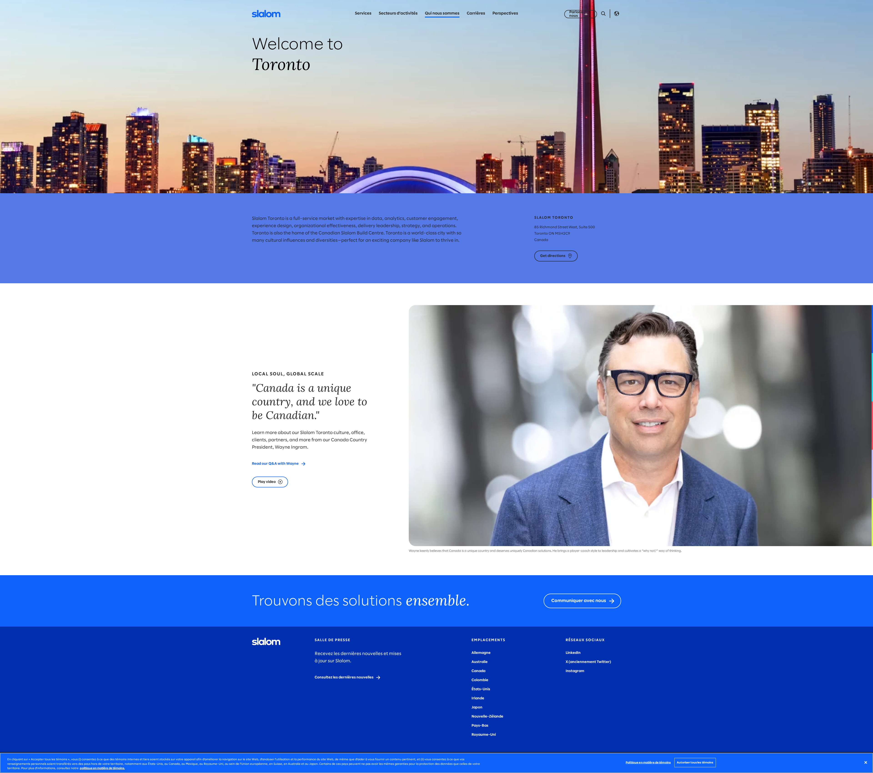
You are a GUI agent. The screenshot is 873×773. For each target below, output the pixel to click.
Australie (480, 662)
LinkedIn (573, 653)
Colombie (480, 680)
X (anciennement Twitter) (588, 662)
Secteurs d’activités (398, 13)
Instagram (575, 671)
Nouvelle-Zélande (487, 716)
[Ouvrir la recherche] (603, 13)
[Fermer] (866, 762)
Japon (477, 707)
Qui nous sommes (442, 13)
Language (616, 13)
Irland (477, 698)
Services (363, 13)
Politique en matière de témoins (648, 762)
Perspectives (505, 13)
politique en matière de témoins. (102, 768)
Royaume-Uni (484, 734)
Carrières (476, 13)
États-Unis (481, 689)
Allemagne (481, 653)
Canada (478, 671)
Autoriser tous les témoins (695, 762)
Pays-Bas (480, 725)
